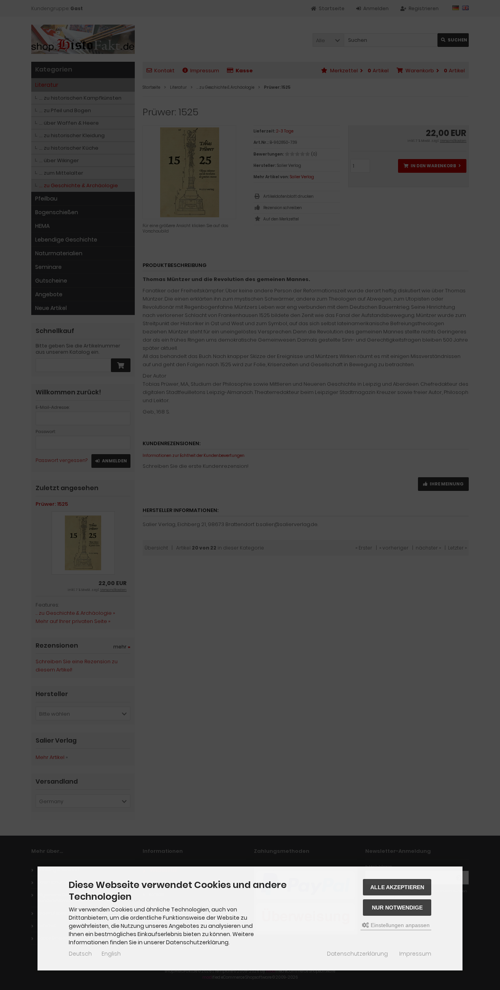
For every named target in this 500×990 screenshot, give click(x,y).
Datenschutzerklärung (357, 954)
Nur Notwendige (397, 907)
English (111, 954)
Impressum (415, 954)
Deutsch (80, 954)
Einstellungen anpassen (399, 925)
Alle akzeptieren (397, 887)
